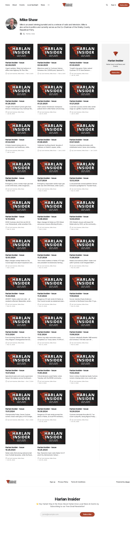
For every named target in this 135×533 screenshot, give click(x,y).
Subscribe (123, 5)
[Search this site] (107, 5)
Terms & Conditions (78, 482)
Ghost (127, 482)
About (14, 5)
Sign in (113, 5)
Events (22, 5)
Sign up (52, 482)
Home (7, 5)
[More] (48, 5)
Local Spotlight (32, 5)
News (43, 5)
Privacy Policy (63, 482)
